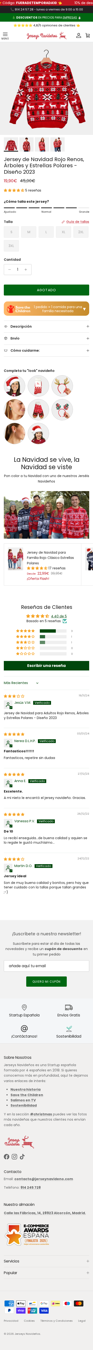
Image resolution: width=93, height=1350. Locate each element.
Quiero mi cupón (46, 982)
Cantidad (12, 259)
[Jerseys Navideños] (46, 35)
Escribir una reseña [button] (46, 665)
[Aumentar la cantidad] (27, 269)
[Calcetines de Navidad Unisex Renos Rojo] (38, 386)
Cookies (29, 1321)
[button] (14, 190)
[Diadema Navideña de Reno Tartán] (62, 409)
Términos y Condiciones (56, 1321)
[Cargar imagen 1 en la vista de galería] (46, 88)
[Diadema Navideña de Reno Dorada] (62, 386)
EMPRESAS (70, 17)
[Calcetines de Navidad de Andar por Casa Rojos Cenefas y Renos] (38, 409)
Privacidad (11, 1321)
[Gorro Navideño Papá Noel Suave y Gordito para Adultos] (14, 386)
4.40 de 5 (59, 616)
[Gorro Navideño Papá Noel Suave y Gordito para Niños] (38, 433)
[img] (14, 696)
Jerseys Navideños (27, 1334)
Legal (82, 1321)
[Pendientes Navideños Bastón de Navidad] (14, 433)
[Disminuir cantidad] (8, 269)
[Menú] (5, 35)
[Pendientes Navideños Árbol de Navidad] (14, 409)
